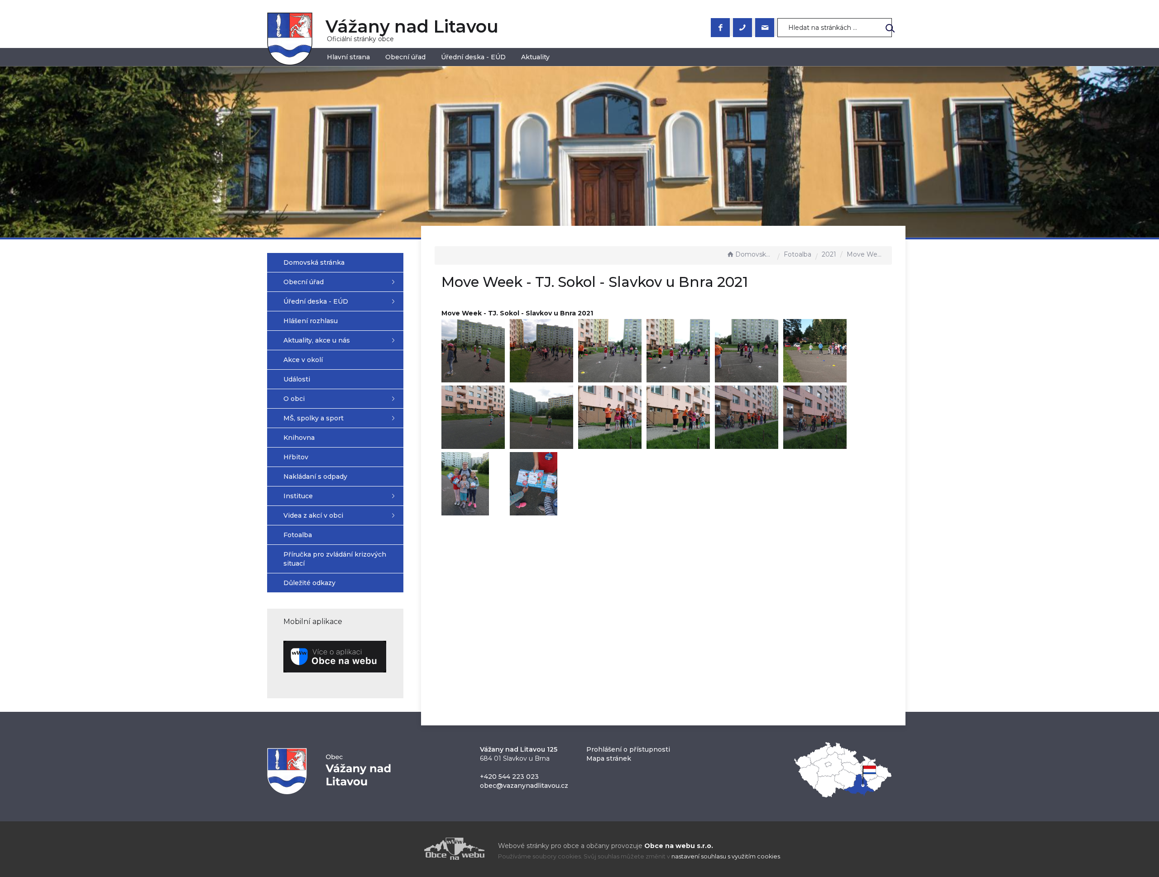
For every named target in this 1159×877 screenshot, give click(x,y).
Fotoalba (797, 254)
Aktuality (535, 57)
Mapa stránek (608, 758)
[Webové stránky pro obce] (402, 849)
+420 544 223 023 (509, 776)
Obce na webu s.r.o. (678, 846)
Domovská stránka (754, 254)
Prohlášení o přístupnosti (628, 749)
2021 (829, 254)
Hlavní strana (348, 57)
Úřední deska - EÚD (473, 57)
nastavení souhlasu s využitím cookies (725, 856)
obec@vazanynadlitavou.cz (524, 786)
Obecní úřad (405, 57)
